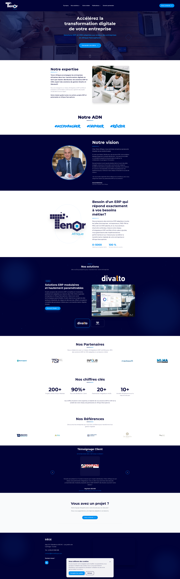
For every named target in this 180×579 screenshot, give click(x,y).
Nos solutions (75, 5)
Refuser (89, 573)
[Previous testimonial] (52, 472)
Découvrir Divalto (52, 308)
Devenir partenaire (108, 5)
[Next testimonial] (127, 472)
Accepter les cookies (76, 573)
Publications (95, 5)
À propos (66, 5)
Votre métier (86, 5)
